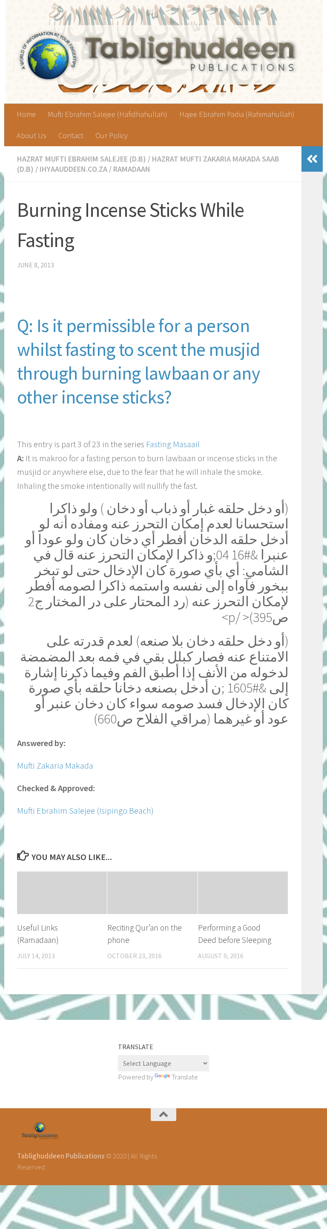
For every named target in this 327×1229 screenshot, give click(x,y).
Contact (70, 135)
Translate (185, 1076)
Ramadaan (131, 169)
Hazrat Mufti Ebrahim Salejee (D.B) (81, 159)
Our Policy (111, 135)
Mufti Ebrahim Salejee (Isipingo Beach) (85, 810)
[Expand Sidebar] (312, 159)
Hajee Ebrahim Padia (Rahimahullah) (237, 114)
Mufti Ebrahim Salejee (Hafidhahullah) (107, 114)
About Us (31, 135)
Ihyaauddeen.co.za (73, 169)
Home (26, 114)
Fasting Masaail (173, 444)
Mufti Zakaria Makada (55, 765)
